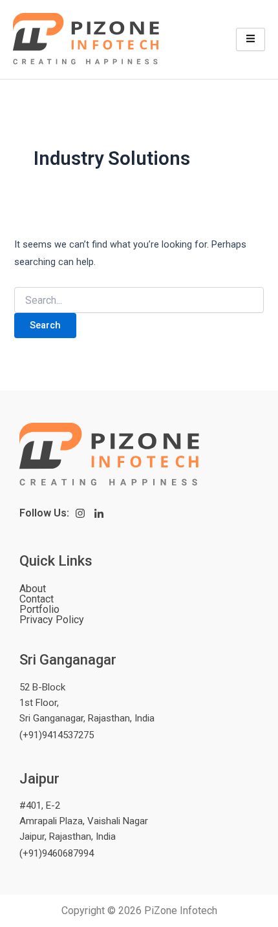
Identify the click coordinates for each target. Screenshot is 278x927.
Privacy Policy (51, 620)
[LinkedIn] (99, 513)
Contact (36, 599)
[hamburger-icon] (250, 39)
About (32, 589)
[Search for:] (138, 300)
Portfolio (39, 609)
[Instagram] (80, 513)
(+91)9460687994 (56, 853)
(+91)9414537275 (56, 735)
